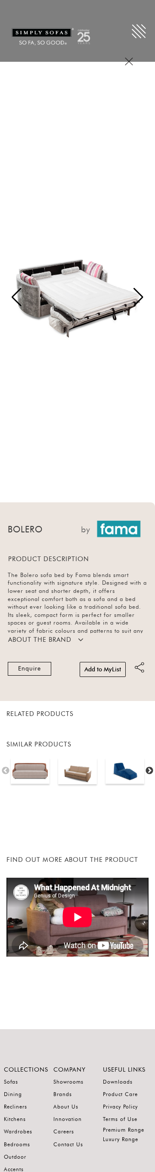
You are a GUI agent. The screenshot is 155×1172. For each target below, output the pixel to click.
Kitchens (15, 1119)
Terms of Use (120, 1119)
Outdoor (15, 1157)
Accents (14, 1169)
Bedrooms (17, 1144)
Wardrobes (18, 1131)
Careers (63, 1131)
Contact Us (68, 1144)
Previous (5, 771)
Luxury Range (120, 1139)
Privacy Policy (120, 1106)
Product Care (120, 1094)
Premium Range (123, 1130)
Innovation (67, 1119)
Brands (62, 1094)
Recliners (15, 1106)
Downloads (118, 1081)
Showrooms (68, 1081)
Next (149, 771)
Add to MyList (102, 670)
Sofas (11, 1081)
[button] (138, 297)
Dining (13, 1094)
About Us (65, 1106)
